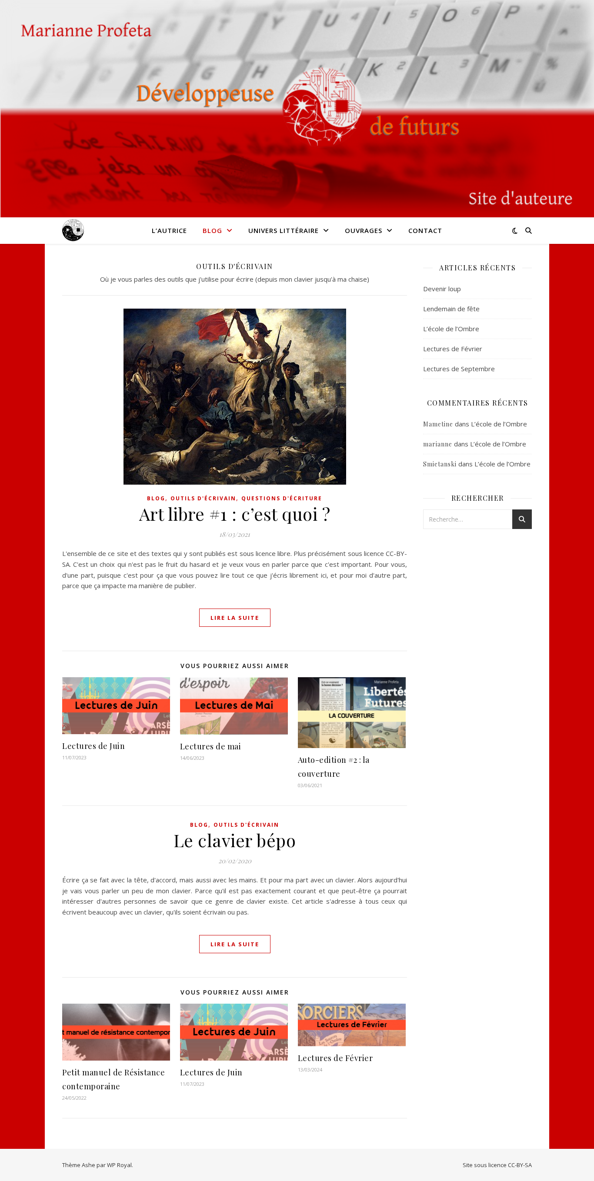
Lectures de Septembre (459, 368)
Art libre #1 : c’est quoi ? (234, 513)
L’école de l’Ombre (451, 328)
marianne (437, 444)
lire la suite (234, 618)
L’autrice (169, 230)
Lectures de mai (210, 746)
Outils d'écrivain (203, 498)
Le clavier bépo (235, 840)
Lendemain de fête (451, 308)
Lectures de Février (335, 1058)
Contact (425, 230)
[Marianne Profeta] (73, 230)
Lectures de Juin (93, 746)
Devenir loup (442, 288)
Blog (212, 230)
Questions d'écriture (281, 498)
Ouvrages (363, 230)
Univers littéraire (283, 230)
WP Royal (119, 1165)
